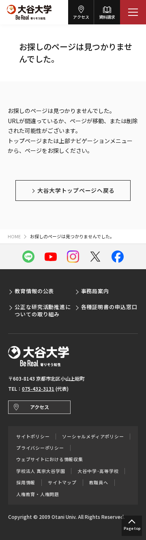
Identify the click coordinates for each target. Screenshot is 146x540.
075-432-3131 (38, 388)
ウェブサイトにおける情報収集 (49, 459)
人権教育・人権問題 (37, 494)
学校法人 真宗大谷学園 (40, 471)
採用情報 (25, 482)
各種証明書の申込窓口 (109, 307)
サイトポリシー (32, 436)
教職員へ (98, 482)
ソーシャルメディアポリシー (93, 436)
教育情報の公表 (34, 291)
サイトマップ (62, 482)
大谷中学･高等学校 (97, 471)
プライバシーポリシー (40, 448)
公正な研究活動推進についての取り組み (43, 310)
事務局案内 (95, 291)
